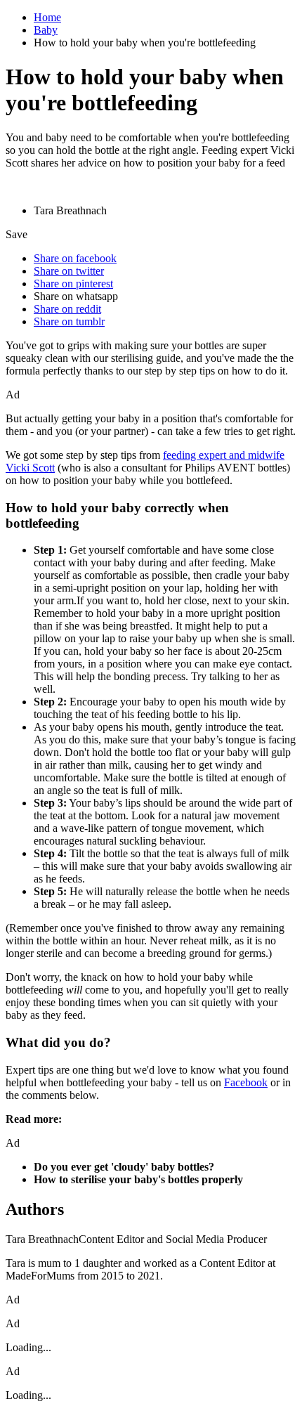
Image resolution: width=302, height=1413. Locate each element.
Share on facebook (75, 258)
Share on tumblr (69, 321)
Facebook (246, 1082)
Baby (46, 30)
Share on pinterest (73, 283)
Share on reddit (67, 309)
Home (47, 17)
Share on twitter (69, 271)
